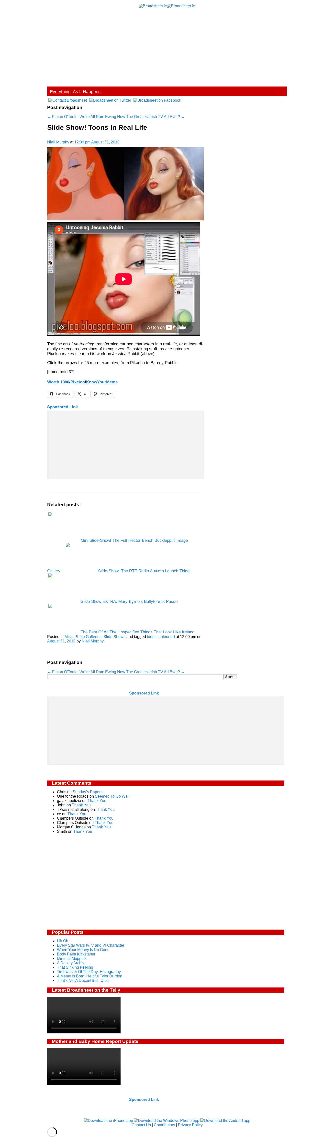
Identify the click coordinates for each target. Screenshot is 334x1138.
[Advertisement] (167, 45)
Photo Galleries (88, 637)
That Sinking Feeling (75, 967)
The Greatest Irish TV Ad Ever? (155, 117)
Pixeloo (77, 382)
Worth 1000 (58, 382)
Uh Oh (62, 941)
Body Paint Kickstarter (76, 954)
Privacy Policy (190, 1125)
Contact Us (141, 1125)
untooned (166, 637)
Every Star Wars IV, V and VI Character (90, 945)
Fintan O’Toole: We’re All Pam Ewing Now (86, 117)
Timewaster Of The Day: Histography (89, 972)
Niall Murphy (58, 142)
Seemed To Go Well (112, 796)
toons (151, 637)
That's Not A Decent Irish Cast (83, 980)
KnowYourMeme (102, 382)
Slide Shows (114, 637)
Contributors (164, 1125)
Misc (69, 637)
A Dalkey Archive (72, 963)
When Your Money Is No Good (83, 950)
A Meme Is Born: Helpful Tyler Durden (89, 976)
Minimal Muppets (72, 958)
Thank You (97, 801)
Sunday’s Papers (87, 792)
